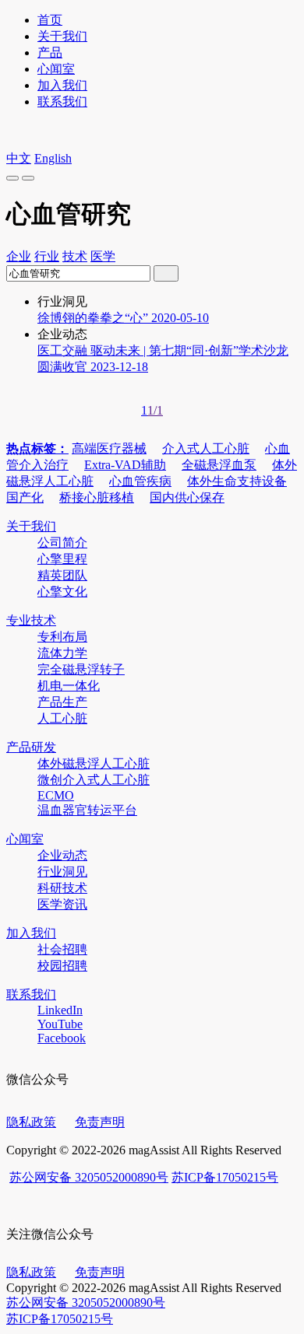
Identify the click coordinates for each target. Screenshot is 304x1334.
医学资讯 (62, 904)
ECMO (55, 795)
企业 (18, 256)
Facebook (61, 1038)
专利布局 (62, 636)
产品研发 (31, 747)
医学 (102, 256)
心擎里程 (62, 558)
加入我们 (62, 85)
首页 (49, 19)
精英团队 (62, 575)
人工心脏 (62, 718)
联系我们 (62, 101)
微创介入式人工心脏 (93, 779)
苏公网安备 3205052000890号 (88, 1177)
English (53, 158)
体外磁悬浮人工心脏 (93, 763)
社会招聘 (62, 949)
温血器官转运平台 (87, 810)
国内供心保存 (187, 497)
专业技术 (31, 620)
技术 (74, 256)
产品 (49, 52)
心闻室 (56, 68)
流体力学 (62, 653)
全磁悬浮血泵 (219, 464)
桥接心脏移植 (96, 497)
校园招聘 (62, 965)
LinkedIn (60, 1010)
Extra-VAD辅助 (125, 464)
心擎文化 (62, 591)
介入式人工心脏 (205, 448)
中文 (18, 158)
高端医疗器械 (109, 448)
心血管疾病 (140, 481)
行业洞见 (62, 871)
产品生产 (62, 702)
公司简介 (62, 542)
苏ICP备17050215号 (224, 1177)
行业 (46, 256)
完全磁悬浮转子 (81, 669)
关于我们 (62, 36)
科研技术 (62, 888)
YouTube (60, 1024)
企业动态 (62, 855)
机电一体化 (68, 685)
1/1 (155, 410)
